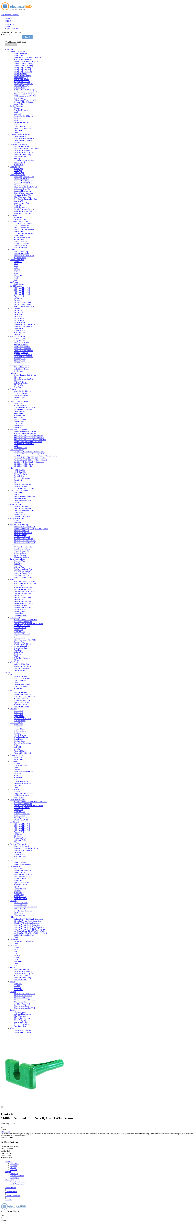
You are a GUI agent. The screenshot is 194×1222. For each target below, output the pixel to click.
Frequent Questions (17, 1176)
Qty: (2, 1216)
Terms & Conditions (12, 1196)
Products (8, 1162)
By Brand (13, 1166)
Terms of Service (11, 1192)
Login (7, 26)
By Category (14, 1164)
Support (8, 1172)
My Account (9, 24)
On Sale (13, 1168)
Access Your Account (17, 1182)
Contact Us (14, 1174)
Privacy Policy (10, 1188)
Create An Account (12, 28)
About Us (8, 1200)
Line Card (13, 1170)
